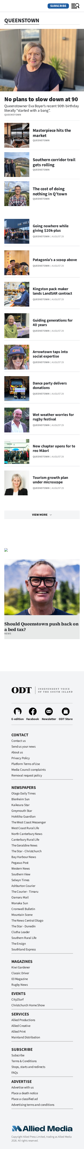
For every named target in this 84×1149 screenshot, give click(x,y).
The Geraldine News (24, 845)
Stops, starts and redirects (28, 1067)
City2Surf (17, 999)
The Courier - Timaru (24, 891)
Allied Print (18, 1031)
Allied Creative (20, 1026)
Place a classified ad (24, 1099)
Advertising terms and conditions (32, 1105)
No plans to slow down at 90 (41, 99)
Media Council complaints (28, 769)
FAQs (14, 1072)
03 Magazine (19, 979)
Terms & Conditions (24, 1061)
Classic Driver (20, 973)
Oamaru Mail (19, 897)
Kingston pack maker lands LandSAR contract (52, 291)
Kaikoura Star (20, 805)
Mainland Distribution (25, 1037)
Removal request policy (26, 775)
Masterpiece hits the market (52, 133)
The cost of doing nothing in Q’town (50, 191)
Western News (20, 868)
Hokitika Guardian (23, 816)
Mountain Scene (22, 915)
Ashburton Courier (23, 886)
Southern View (20, 874)
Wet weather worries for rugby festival (53, 417)
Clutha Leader (20, 932)
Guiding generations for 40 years (53, 323)
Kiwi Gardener (20, 967)
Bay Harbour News (23, 857)
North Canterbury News (26, 834)
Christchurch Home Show (28, 1005)
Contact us (18, 741)
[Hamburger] (75, 6)
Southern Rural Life (23, 938)
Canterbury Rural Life (25, 839)
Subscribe (58, 6)
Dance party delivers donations (50, 385)
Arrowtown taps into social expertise (50, 354)
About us (17, 752)
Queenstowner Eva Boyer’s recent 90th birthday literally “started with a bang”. (41, 108)
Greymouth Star (21, 811)
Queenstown (12, 115)
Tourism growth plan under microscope (50, 480)
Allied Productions (23, 1020)
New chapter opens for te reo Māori (54, 448)
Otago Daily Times (23, 793)
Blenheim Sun (20, 799)
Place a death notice (24, 1093)
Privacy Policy (20, 758)
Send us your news (23, 746)
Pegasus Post (19, 863)
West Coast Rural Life (25, 828)
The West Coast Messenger (28, 822)
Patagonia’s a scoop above (55, 260)
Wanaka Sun (19, 903)
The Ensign (18, 943)
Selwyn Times (20, 880)
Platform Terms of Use (25, 764)
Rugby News (19, 985)
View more (40, 515)
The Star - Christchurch (26, 851)
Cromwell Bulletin (23, 909)
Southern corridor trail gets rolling (54, 162)
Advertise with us (22, 1087)
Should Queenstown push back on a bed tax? (41, 626)
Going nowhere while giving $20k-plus (50, 228)
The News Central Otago (27, 920)
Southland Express (23, 949)
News (7, 633)
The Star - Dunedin (23, 926)
